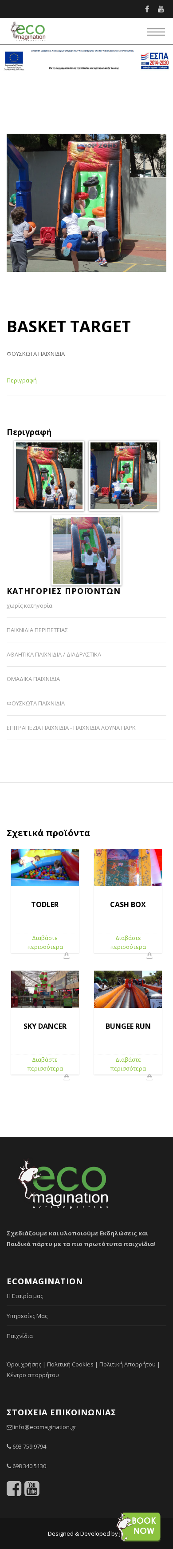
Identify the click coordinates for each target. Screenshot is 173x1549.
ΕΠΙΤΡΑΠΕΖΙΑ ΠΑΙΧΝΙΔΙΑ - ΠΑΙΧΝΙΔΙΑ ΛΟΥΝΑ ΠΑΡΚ (71, 728)
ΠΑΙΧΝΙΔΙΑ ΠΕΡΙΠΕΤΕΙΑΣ (37, 630)
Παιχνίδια (20, 1336)
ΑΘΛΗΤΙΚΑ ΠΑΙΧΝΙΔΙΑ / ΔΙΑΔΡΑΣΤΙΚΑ (54, 654)
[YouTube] (161, 9)
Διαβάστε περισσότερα (45, 942)
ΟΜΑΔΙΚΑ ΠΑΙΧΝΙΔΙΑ (33, 679)
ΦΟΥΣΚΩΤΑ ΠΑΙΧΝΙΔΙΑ (36, 354)
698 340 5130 (29, 1466)
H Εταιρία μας (25, 1296)
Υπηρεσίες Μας (27, 1316)
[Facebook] (147, 9)
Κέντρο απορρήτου (33, 1375)
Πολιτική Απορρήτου (127, 1364)
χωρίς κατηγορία (29, 605)
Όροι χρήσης (24, 1364)
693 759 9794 (29, 1446)
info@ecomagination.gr (45, 1427)
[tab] (22, 384)
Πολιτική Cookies (70, 1364)
